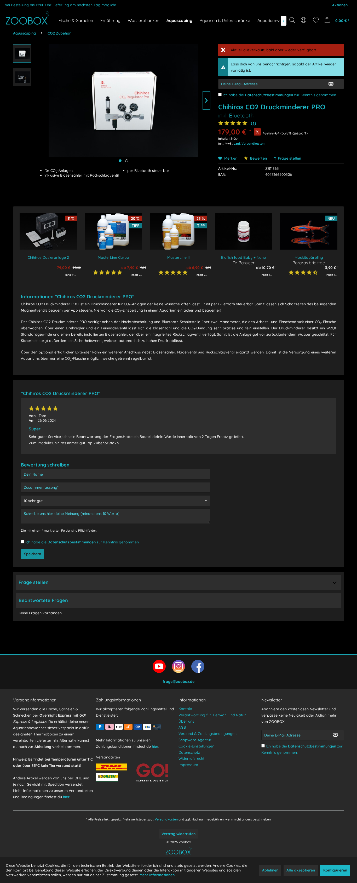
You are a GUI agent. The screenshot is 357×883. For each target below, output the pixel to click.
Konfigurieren (335, 870)
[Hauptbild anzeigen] (120, 160)
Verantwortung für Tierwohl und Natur (212, 715)
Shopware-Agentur (195, 740)
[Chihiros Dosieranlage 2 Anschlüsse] (48, 231)
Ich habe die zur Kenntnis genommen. (280, 95)
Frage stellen (289, 158)
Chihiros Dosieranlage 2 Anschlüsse (48, 257)
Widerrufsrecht (191, 758)
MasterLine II (178, 257)
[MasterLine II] (178, 231)
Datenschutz (189, 752)
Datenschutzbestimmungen (269, 95)
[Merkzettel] (315, 20)
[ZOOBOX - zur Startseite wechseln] (27, 18)
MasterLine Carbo (113, 257)
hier (66, 797)
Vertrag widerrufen (178, 833)
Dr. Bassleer (244, 262)
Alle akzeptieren (300, 870)
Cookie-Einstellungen (196, 746)
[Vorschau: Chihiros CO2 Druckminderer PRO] (22, 53)
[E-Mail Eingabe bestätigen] (331, 84)
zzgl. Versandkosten (249, 143)
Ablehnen (270, 870)
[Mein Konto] (304, 20)
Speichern (32, 554)
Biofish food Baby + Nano (243, 257)
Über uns (186, 721)
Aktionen (340, 5)
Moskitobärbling (309, 257)
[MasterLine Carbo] (113, 231)
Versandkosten (166, 819)
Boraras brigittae (308, 262)
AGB (182, 727)
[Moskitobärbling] (308, 231)
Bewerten (258, 158)
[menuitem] (304, 20)
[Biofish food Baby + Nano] (243, 231)
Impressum (188, 764)
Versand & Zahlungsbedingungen (208, 733)
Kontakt (185, 708)
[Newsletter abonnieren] (335, 735)
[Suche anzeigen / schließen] (292, 20)
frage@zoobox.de (178, 681)
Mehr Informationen (157, 875)
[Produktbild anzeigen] (126, 160)
